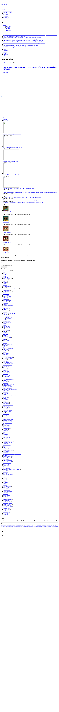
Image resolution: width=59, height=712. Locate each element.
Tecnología (5, 54)
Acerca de (5, 50)
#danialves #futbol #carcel (25, 525)
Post (4, 272)
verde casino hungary (8, 379)
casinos (5, 424)
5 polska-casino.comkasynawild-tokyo (12, 454)
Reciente (5, 119)
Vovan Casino (6, 509)
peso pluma (5, 527)
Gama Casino (6, 375)
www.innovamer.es (7, 460)
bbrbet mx (5, 466)
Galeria (5, 16)
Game (4, 323)
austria (4, 401)
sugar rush (5, 513)
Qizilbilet (5, 430)
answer (5, 455)
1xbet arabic (6, 407)
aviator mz (5, 494)
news (4, 273)
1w (4, 412)
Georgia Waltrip (7, 242)
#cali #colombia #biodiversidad (6, 525)
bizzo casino (6, 496)
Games (5, 285)
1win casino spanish (8, 305)
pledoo (5, 485)
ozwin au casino (7, 495)
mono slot (5, 354)
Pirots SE (5, 399)
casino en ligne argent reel (9, 363)
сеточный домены (7, 365)
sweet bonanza (6, 321)
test (4, 481)
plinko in (5, 398)
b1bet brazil (6, 427)
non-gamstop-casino (8, 474)
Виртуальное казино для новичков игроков (14, 36)
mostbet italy (6, 500)
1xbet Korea (6, 301)
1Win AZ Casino (7, 411)
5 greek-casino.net (7, 421)
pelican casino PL (7, 322)
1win (4, 477)
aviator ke (5, 374)
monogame (5, 361)
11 (4, 416)
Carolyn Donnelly (7, 232)
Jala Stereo (5, 62)
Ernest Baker (6, 222)
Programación (7, 12)
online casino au (7, 463)
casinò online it (6, 487)
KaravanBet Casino (7, 393)
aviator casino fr (7, 448)
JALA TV (5, 18)
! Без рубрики (6, 297)
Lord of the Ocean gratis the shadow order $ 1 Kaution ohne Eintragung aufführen (22, 37)
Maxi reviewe (6, 406)
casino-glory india (7, 410)
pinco (4, 335)
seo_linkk (5, 392)
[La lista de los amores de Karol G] (11, 173)
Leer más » (5, 72)
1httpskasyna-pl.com (8, 405)
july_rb (5, 345)
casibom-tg (5, 377)
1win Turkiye (6, 327)
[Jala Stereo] (4, 4)
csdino (4, 439)
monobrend (6, 294)
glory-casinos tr (6, 492)
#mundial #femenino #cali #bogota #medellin (34, 526)
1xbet (4, 287)
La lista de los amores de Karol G (11, 174)
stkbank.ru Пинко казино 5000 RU (11, 469)
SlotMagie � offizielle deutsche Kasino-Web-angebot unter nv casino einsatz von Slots (23, 40)
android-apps (6, 497)
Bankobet (5, 350)
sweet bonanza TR (7, 506)
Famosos (8, 316)
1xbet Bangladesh (7, 503)
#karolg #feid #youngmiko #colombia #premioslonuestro (10, 526)
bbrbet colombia (7, 388)
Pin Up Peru (6, 304)
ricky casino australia (8, 341)
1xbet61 (5, 408)
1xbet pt (5, 438)
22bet (4, 339)
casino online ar (7, 464)
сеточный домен (7, 296)
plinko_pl (5, 380)
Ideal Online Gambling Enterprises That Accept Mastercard (16, 47)
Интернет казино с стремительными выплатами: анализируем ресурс (20, 38)
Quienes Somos (7, 11)
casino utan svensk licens (9, 396)
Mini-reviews (6, 286)
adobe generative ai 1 (8, 441)
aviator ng (5, 397)
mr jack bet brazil (7, 437)
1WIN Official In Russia (9, 313)
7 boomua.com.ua (7, 442)
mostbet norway (7, 445)
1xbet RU (5, 429)
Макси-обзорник (7, 362)
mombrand (5, 452)
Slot (4, 307)
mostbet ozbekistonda (8, 456)
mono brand (6, 403)
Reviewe (5, 283)
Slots (4, 292)
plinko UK (5, 303)
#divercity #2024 (33, 525)
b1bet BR (5, 381)
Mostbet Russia (6, 468)
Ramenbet (5, 472)
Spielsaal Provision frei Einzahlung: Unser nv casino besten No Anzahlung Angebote (22, 41)
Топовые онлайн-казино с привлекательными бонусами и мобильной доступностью (24, 43)
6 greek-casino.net (7, 420)
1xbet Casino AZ (7, 291)
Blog (4, 276)
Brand (4, 394)
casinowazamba (7, 300)
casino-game (6, 340)
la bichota (53, 526)
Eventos (5, 14)
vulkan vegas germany (8, 384)
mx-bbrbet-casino (7, 451)
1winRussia (6, 465)
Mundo (5, 53)
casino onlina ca (7, 505)
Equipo (5, 52)
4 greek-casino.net (7, 423)
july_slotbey (6, 349)
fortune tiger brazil (7, 385)
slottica (5, 510)
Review (5, 282)
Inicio (5, 9)
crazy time (5, 334)
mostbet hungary (7, 501)
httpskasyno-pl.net (7, 499)
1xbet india (5, 443)
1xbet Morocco (6, 490)
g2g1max (5, 482)
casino (4, 274)
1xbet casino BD (7, 337)
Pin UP (5, 370)
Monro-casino (6, 376)
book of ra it (6, 330)
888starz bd (6, 508)
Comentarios (6, 120)
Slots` (4, 447)
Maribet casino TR (7, 504)
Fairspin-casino (6, 479)
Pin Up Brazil (6, 428)
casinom (5, 473)
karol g (50, 526)
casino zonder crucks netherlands (10, 288)
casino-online (6, 425)
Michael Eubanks (7, 211)
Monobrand (6, 277)
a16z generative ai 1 (8, 358)
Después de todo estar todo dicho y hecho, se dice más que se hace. (18, 188)
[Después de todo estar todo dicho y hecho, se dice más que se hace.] (11, 187)
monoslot (5, 488)
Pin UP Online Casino (8, 419)
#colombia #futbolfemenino (16, 525)
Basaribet (5, 470)
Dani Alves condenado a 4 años (10, 161)
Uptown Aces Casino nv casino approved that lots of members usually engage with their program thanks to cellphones (30, 35)
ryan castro (9, 527)
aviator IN (5, 434)
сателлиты (6, 353)
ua (4, 432)
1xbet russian (6, 295)
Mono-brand (6, 310)
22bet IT (5, 436)
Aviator (5, 343)
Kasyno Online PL (7, 461)
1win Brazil (6, 514)
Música (5, 312)
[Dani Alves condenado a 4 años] (11, 159)
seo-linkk (5, 319)
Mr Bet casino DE (7, 387)
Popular (5, 117)
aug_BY (5, 433)
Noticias (5, 13)
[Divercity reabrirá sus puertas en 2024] (11, 132)
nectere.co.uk (6, 476)
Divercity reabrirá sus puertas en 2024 (12, 134)
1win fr (5, 359)
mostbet (5, 332)
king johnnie (6, 326)
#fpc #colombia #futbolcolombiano (42, 525)
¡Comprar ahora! (7, 55)
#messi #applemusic (23, 526)
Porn (4, 483)
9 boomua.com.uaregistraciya (10, 389)
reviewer (5, 279)
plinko (4, 281)
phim (4, 331)
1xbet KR (5, 366)
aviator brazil (6, 371)
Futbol (4, 352)
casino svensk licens (8, 348)
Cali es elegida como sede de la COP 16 (12, 147)
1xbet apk (5, 383)
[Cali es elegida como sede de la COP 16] (11, 146)
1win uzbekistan (7, 486)
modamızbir (6, 414)
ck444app (44, 526)
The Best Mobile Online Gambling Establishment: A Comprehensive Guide (20, 45)
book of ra (5, 459)
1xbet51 (5, 415)
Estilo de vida (9, 317)
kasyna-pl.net (6, 356)
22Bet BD (5, 390)
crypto (4, 446)
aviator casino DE (7, 344)
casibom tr (5, 516)
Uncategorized (6, 270)
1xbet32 (5, 417)
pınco (4, 325)
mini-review (6, 308)
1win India (5, 368)
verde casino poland (8, 491)
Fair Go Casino (6, 372)
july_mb (5, 347)
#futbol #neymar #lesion (52, 525)
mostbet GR (6, 402)
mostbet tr (5, 299)
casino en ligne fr (7, 278)
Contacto (6, 17)
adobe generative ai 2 (8, 450)
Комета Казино (7, 457)
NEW (4, 309)
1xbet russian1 (6, 290)
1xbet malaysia (6, 512)
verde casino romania (8, 357)
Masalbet (5, 336)
